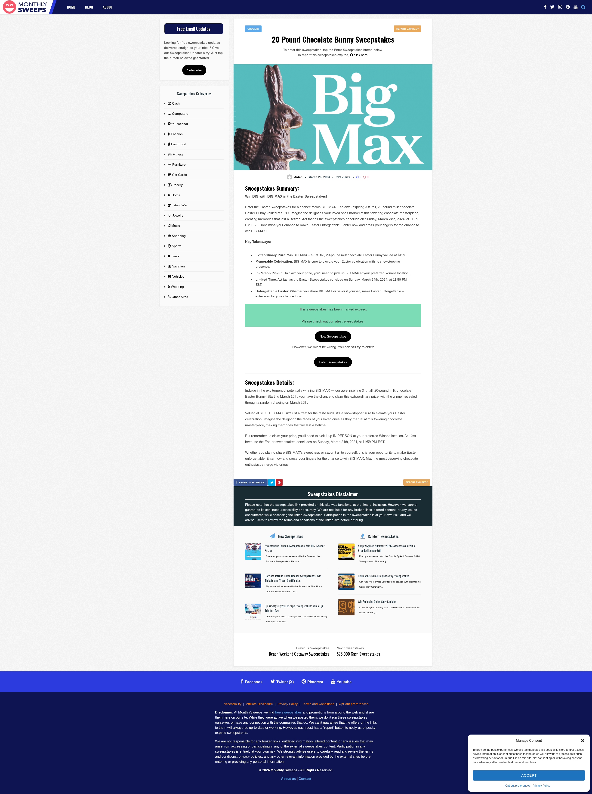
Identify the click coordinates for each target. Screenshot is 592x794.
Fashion (176, 134)
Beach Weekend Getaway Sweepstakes (299, 654)
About (108, 6)
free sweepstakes (288, 712)
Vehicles (177, 276)
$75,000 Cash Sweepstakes (358, 654)
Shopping (178, 236)
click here (360, 55)
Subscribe (194, 70)
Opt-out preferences (517, 785)
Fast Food (178, 144)
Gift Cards (179, 175)
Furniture (178, 164)
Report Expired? (407, 29)
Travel (175, 256)
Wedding (177, 286)
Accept (529, 775)
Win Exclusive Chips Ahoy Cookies (377, 601)
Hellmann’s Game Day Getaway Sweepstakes (383, 576)
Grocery (253, 29)
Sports (176, 246)
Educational (179, 124)
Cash (175, 103)
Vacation (178, 266)
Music (175, 225)
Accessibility (232, 704)
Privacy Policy (541, 785)
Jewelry (177, 215)
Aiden (298, 177)
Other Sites (179, 297)
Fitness (177, 154)
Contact (305, 779)
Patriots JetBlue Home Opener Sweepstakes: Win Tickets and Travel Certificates (293, 578)
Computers (179, 113)
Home (71, 6)
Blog (89, 6)
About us (288, 779)
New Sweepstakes (333, 336)
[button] (582, 740)
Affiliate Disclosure (259, 704)
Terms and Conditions (318, 704)
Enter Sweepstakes (333, 362)
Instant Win (179, 205)
